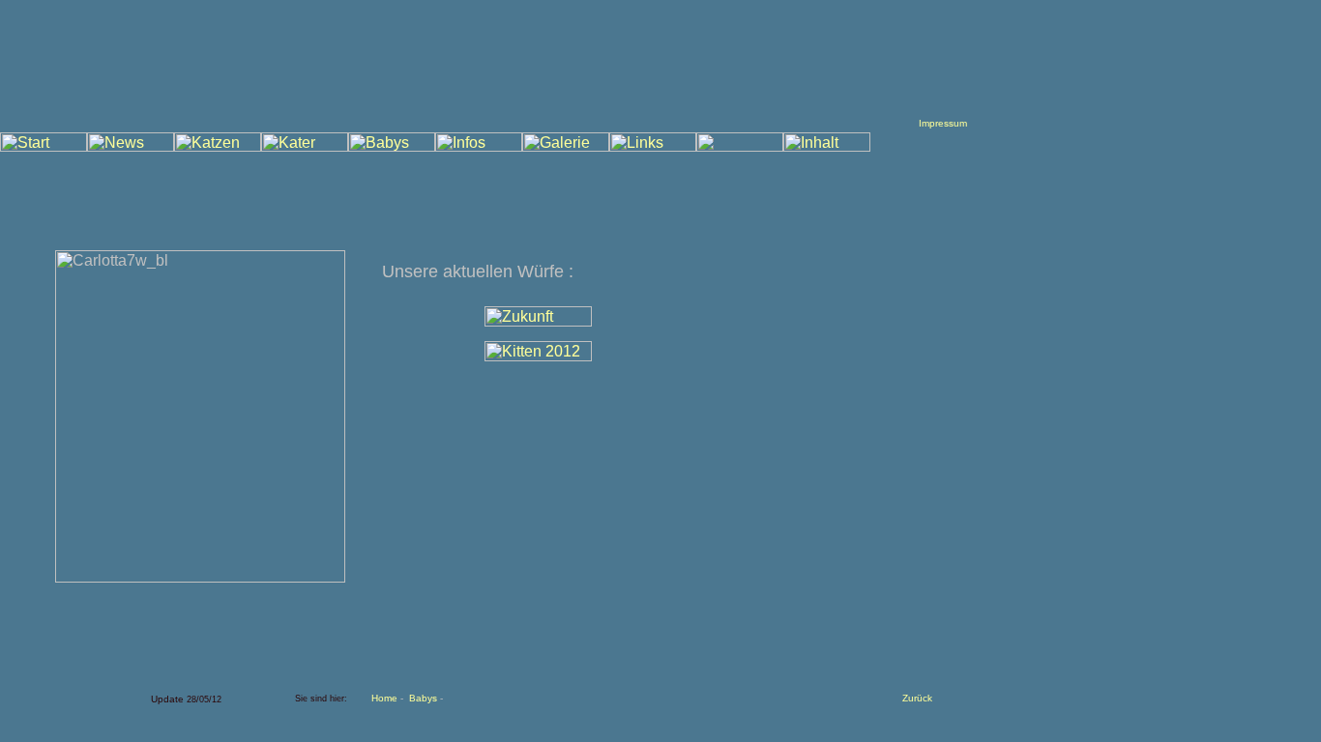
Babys (423, 698)
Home (384, 698)
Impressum (943, 123)
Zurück (917, 698)
